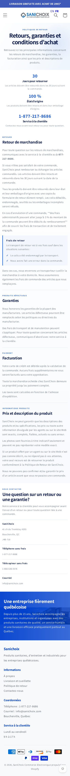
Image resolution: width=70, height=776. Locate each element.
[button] (5, 15)
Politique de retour (15, 686)
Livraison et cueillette (17, 681)
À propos (9, 676)
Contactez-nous (13, 691)
